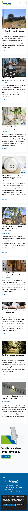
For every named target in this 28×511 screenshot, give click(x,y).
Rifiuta (12, 504)
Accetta (5, 504)
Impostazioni (19, 504)
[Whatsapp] (20, 3)
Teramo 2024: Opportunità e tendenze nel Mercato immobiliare (12, 228)
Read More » (4, 50)
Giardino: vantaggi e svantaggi (13, 355)
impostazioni (6, 502)
